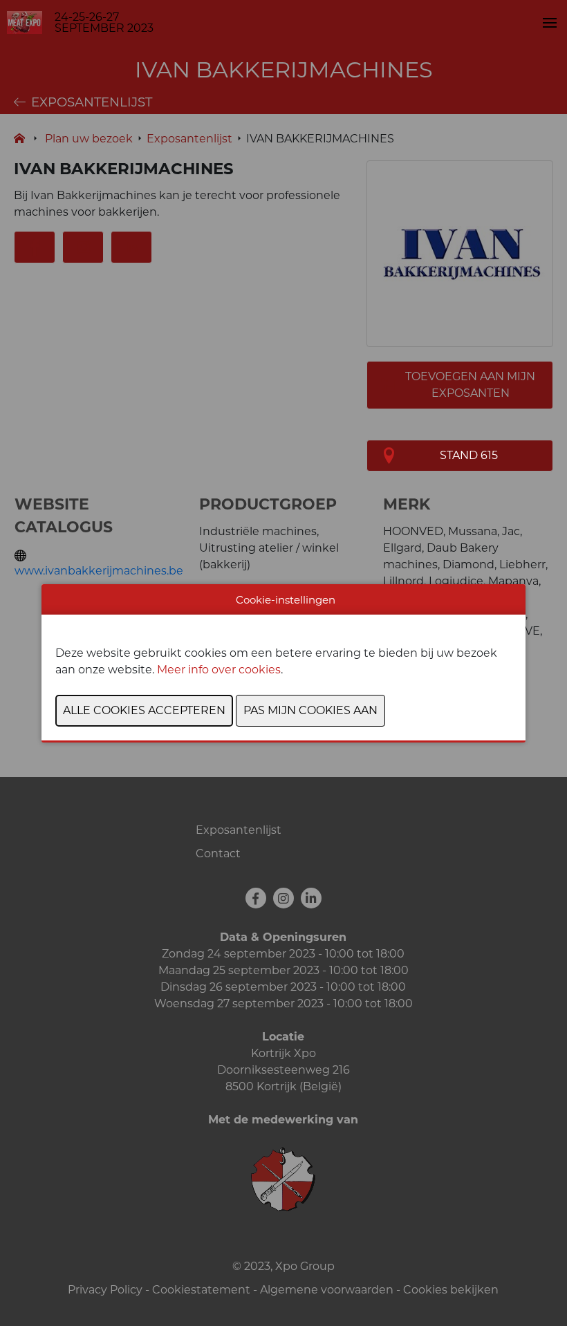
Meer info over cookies (219, 669)
